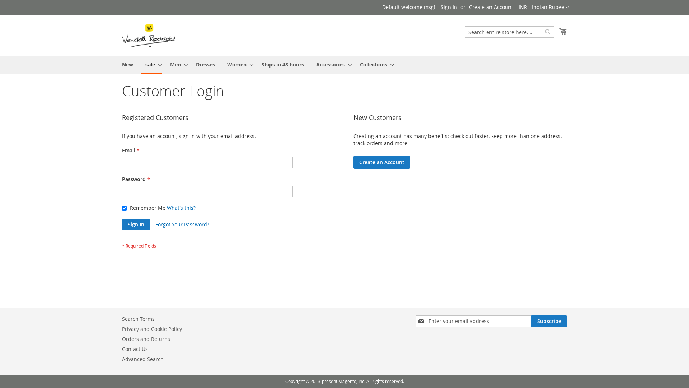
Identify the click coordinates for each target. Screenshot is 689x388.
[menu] (344, 65)
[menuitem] (127, 64)
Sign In (449, 7)
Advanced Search (143, 359)
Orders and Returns (146, 339)
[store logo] (148, 35)
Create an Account (491, 7)
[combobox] (509, 32)
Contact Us (135, 349)
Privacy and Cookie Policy (152, 328)
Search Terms (138, 318)
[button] (544, 7)
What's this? (181, 207)
